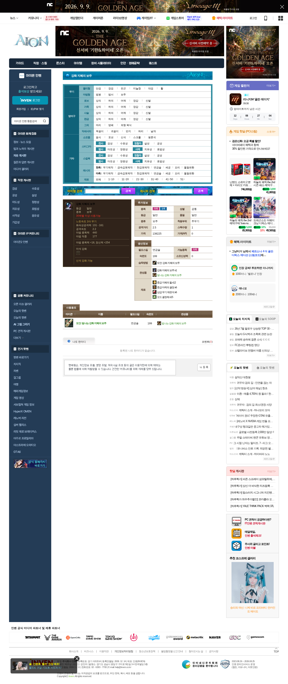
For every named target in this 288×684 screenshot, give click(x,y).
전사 (100, 143)
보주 (123, 94)
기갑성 (15, 222)
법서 (110, 94)
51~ (182, 179)
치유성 (15, 209)
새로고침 (268, 307)
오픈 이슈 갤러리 (22, 304)
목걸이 (100, 131)
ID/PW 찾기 (37, 109)
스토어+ (271, 131)
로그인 (253, 18)
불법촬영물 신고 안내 (172, 651)
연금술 (157, 167)
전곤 (123, 88)
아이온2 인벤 (20, 242)
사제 (137, 149)
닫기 (76, 658)
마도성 (15, 202)
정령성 (35, 202)
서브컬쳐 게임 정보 (23, 404)
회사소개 (73, 651)
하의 (110, 100)
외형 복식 (126, 125)
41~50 (169, 179)
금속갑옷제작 (125, 167)
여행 (15, 384)
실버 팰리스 (19, 424)
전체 (98, 179)
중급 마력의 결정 (167, 287)
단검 (98, 88)
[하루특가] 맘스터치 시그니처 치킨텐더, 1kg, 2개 (253, 492)
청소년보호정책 (147, 651)
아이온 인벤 (33, 76)
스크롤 (137, 137)
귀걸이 (114, 131)
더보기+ (271, 85)
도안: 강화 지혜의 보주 (168, 263)
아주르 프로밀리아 (23, 438)
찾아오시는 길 (196, 651)
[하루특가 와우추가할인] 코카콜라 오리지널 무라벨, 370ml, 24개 (253, 499)
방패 (110, 125)
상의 (98, 100)
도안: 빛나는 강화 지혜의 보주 (91, 323)
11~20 (125, 179)
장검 (110, 88)
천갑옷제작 (143, 167)
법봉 (98, 94)
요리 (177, 167)
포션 (110, 137)
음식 (98, 137)
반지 (128, 131)
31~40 (154, 179)
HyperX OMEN (22, 411)
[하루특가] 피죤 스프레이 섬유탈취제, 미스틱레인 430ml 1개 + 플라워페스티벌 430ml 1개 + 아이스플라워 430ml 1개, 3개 (253, 479)
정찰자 (137, 143)
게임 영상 (18, 398)
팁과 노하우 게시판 (23, 148)
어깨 (123, 100)
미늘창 (137, 88)
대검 (150, 88)
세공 (168, 167)
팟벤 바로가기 (21, 357)
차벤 (15, 371)
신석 (123, 137)
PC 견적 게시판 (22, 331)
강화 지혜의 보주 (167, 270)
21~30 (140, 179)
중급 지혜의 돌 (166, 282)
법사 (100, 149)
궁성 (14, 195)
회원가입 (21, 109)
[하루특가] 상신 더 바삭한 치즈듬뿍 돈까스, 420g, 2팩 (253, 485)
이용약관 (104, 651)
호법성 (35, 209)
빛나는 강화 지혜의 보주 (169, 275)
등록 (204, 367)
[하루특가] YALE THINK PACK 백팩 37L (252, 506)
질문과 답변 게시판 (23, 162)
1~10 (111, 179)
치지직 (17, 364)
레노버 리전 (19, 418)
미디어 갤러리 (21, 169)
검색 (44, 121)
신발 (148, 100)
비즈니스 (88, 651)
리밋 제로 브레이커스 (24, 431)
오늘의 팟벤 (19, 317)
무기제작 (108, 167)
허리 (140, 131)
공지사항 (213, 651)
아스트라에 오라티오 (24, 445)
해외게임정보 (20, 391)
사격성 (15, 215)
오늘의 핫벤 (19, 310)
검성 (14, 188)
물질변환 (189, 167)
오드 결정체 (165, 297)
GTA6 (17, 451)
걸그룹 (17, 377)
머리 (98, 125)
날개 (153, 131)
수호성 (35, 188)
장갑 (135, 100)
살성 (34, 195)
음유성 (35, 215)
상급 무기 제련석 (167, 292)
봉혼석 (152, 137)
